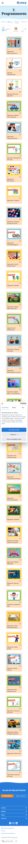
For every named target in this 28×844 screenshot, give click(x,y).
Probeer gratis (7, 796)
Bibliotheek (3, 21)
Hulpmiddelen (7, 29)
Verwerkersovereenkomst (8, 833)
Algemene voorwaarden (7, 828)
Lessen (5, 30)
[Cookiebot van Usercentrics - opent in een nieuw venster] (20, 404)
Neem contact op (20, 796)
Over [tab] (23, 407)
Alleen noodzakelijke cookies (14, 439)
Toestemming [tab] (5, 407)
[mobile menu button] (3, 3)
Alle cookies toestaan (14, 429)
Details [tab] (14, 407)
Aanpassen (13, 434)
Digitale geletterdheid (10, 22)
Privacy (3, 831)
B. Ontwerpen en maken (17, 22)
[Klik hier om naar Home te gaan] (21, 2)
